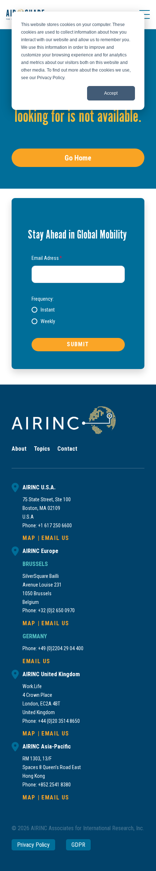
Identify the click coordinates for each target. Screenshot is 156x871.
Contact (67, 448)
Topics (42, 448)
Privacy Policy (33, 844)
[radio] (43, 310)
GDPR (78, 844)
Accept (111, 93)
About (19, 448)
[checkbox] (78, 315)
